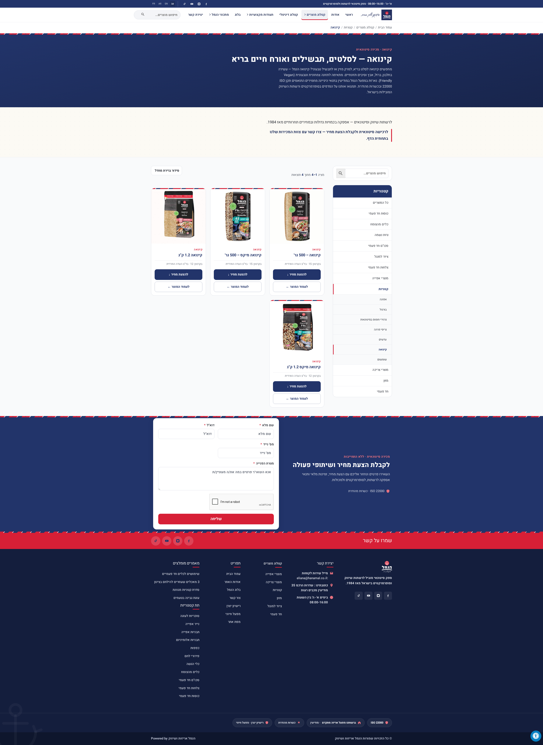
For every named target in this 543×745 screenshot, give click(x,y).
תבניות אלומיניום (187, 640)
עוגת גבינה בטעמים (186, 597)
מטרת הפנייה (264, 463)
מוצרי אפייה (380, 278)
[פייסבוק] (206, 4)
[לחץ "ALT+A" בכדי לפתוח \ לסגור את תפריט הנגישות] (535, 736)
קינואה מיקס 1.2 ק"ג (304, 367)
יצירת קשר (195, 14)
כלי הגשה (192, 664)
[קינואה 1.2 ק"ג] (178, 216)
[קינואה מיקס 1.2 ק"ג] (297, 328)
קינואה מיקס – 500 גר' (243, 255)
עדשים (383, 339)
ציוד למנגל (381, 256)
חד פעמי (382, 391)
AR (159, 4)
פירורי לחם (192, 656)
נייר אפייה (192, 624)
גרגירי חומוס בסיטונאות (373, 319)
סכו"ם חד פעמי (378, 245)
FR (153, 4)
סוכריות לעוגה (189, 616)
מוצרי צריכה (380, 369)
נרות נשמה (381, 235)
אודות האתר (232, 582)
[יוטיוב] (192, 4)
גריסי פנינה (380, 329)
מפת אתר (234, 621)
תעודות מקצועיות (261, 14)
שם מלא (267, 425)
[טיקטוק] (184, 4)
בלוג (238, 14)
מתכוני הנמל (220, 14)
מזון (385, 380)
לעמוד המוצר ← (297, 286)
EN (166, 4)
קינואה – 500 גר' (307, 255)
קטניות (348, 27)
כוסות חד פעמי (378, 213)
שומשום (382, 359)
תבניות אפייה (190, 632)
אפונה (383, 299)
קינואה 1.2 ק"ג (190, 255)
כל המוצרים (380, 202)
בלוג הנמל (234, 589)
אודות (335, 14)
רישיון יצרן (234, 606)
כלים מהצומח (379, 224)
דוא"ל (210, 425)
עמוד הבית (385, 27)
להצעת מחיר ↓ (296, 274)
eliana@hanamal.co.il (312, 578)
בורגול (383, 310)
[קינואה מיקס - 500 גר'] (237, 216)
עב (172, 4)
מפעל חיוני (233, 614)
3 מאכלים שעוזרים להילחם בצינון (176, 582)
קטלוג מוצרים (316, 14)
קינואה (383, 349)
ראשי (349, 14)
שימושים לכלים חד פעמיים (180, 573)
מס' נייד (268, 444)
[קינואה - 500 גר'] (297, 216)
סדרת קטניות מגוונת (186, 589)
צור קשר (235, 597)
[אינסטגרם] (199, 4)
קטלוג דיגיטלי (288, 14)
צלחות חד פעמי (378, 267)
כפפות (194, 648)
